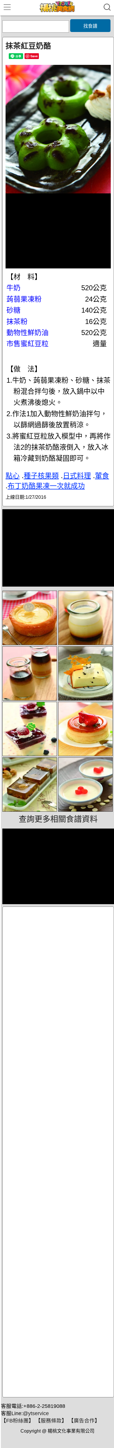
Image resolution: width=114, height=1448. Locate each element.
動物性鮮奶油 (27, 332)
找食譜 (90, 26)
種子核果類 (41, 476)
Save (34, 56)
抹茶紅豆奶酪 (28, 46)
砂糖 (13, 310)
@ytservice (36, 1413)
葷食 (102, 476)
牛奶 (13, 288)
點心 (13, 476)
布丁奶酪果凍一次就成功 (46, 486)
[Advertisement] (58, 1152)
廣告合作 (84, 1421)
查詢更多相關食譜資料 (58, 819)
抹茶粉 (16, 321)
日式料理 (77, 476)
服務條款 (51, 1421)
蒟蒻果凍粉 (24, 299)
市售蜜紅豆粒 (27, 344)
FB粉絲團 (17, 1421)
